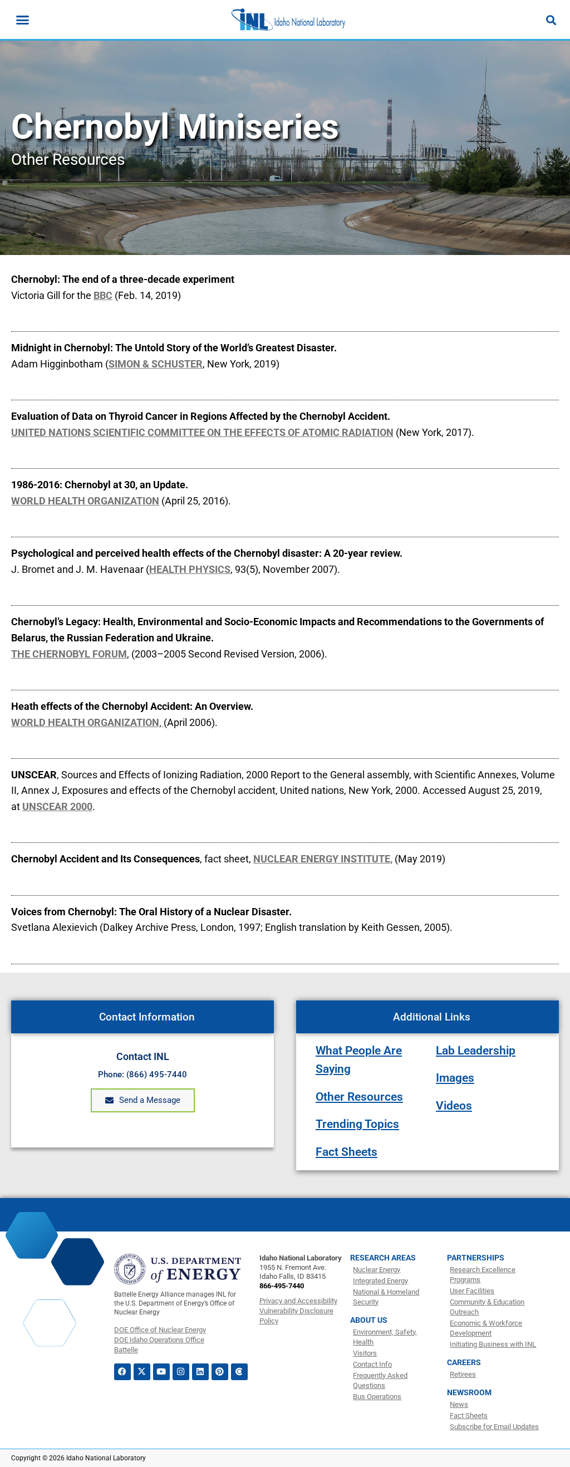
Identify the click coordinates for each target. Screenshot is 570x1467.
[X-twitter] (142, 1371)
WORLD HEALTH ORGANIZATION (85, 501)
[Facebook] (122, 1371)
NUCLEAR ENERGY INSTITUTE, (322, 859)
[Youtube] (161, 1371)
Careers (464, 1362)
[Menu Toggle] (23, 20)
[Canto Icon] (239, 1371)
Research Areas (383, 1257)
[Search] (551, 20)
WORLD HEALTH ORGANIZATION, (87, 722)
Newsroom (469, 1392)
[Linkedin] (200, 1371)
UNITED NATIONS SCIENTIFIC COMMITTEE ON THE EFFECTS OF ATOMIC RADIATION (202, 432)
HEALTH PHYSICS (189, 569)
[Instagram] (181, 1371)
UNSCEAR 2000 (57, 806)
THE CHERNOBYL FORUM (69, 654)
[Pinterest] (220, 1371)
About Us (368, 1320)
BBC (103, 295)
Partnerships (475, 1257)
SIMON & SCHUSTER (156, 364)
